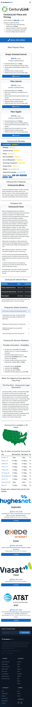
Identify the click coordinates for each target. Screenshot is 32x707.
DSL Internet (4, 671)
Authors (19, 693)
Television (5, 177)
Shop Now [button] (17, 76)
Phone (10, 177)
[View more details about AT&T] (16, 598)
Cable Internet (5, 669)
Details (17, 520)
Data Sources (5, 698)
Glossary (4, 696)
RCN (18, 678)
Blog (3, 691)
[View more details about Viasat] (16, 567)
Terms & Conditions (9, 653)
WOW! (18, 681)
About (18, 691)
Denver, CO (4, 467)
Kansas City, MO (5, 482)
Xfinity (18, 664)
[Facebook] (18, 703)
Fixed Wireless (23, 175)
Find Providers (25, 632)
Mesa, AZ (4, 485)
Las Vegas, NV (5, 473)
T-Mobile (19, 676)
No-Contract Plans (6, 678)
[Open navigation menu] (30, 2)
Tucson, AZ (4, 479)
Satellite (16, 517)
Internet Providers (5, 661)
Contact (19, 696)
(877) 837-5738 (21, 172)
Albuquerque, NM (6, 476)
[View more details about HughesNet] (16, 499)
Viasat (18, 671)
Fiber (14, 175)
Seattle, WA (4, 463)
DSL (17, 175)
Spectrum (19, 669)
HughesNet (19, 674)
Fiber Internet (5, 664)
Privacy (3, 653)
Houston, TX (4, 457)
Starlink (18, 683)
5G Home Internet (26, 615)
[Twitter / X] (21, 703)
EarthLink (19, 661)
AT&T (18, 666)
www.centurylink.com (13, 169)
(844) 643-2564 (17, 40)
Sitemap (3, 703)
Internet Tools (5, 693)
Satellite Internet (5, 676)
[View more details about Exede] (16, 533)
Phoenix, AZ (4, 460)
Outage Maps (5, 700)
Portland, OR (4, 470)
